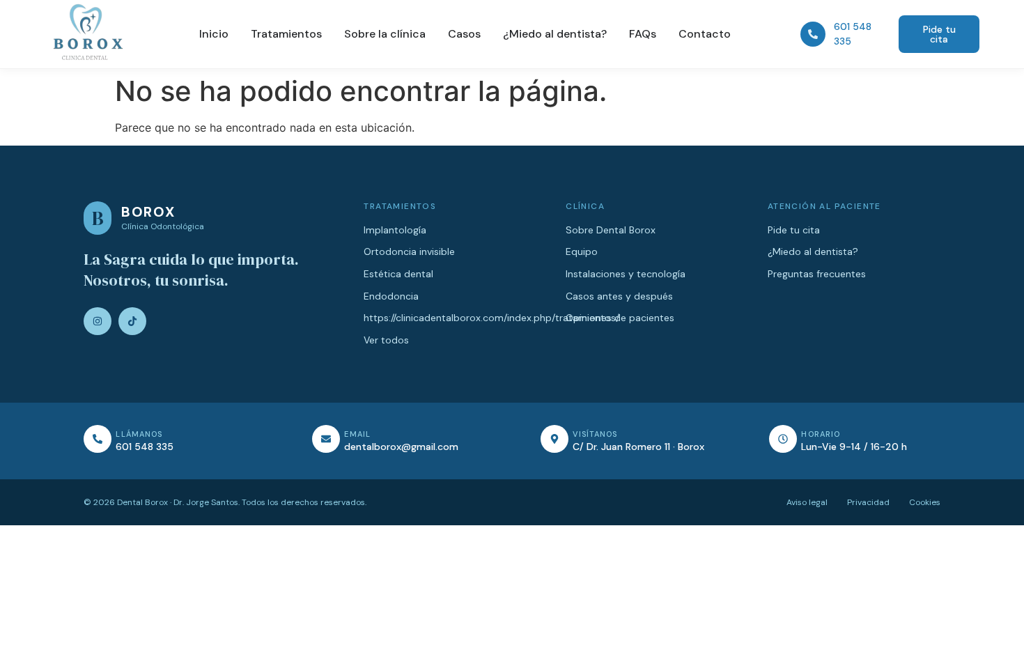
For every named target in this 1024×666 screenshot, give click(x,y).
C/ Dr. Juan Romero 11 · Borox (638, 446)
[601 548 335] (812, 34)
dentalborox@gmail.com (401, 446)
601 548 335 (144, 446)
